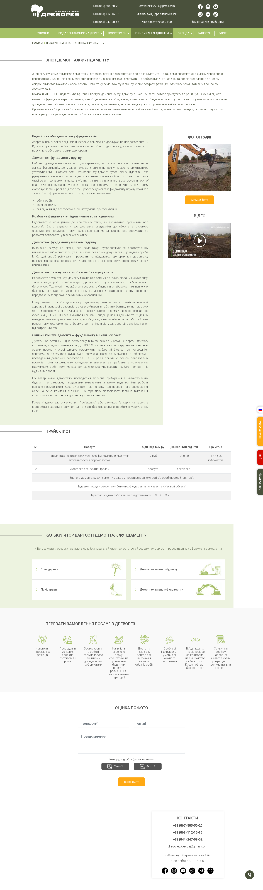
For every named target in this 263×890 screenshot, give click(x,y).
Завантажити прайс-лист (208, 21)
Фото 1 (118, 766)
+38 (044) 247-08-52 (106, 22)
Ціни (260, 458)
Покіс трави (117, 33)
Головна (43, 33)
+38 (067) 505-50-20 (106, 6)
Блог (223, 33)
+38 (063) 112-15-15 (106, 14)
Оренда (183, 33)
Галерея (204, 33)
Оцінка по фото (260, 431)
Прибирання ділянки (152, 33)
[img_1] (199, 167)
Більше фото (199, 200)
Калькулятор (260, 482)
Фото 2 (151, 766)
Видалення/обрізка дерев (78, 33)
